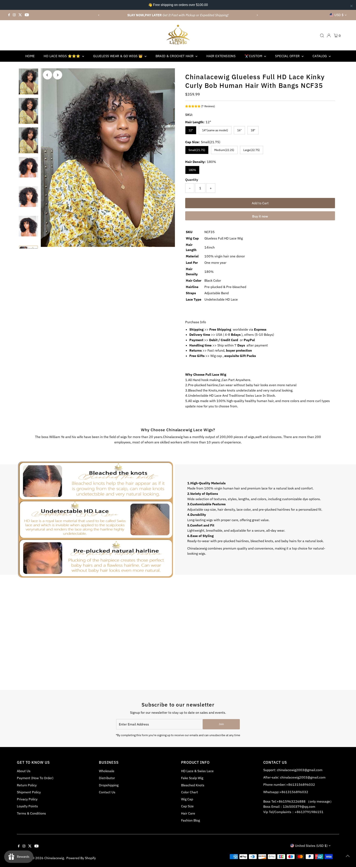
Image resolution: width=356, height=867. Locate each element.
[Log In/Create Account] (329, 35)
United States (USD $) (311, 846)
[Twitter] (20, 15)
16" (239, 130)
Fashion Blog (190, 820)
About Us (23, 771)
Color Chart (189, 792)
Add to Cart (260, 203)
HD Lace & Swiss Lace (197, 771)
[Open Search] (322, 35)
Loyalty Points (27, 806)
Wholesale (106, 771)
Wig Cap (187, 799)
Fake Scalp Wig (192, 778)
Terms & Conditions (31, 813)
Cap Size (187, 806)
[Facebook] (9, 15)
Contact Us (107, 792)
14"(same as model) (215, 130)
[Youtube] (27, 15)
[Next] (257, 15)
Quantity (191, 180)
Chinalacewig (54, 858)
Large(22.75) (251, 150)
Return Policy (27, 785)
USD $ (339, 15)
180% (192, 170)
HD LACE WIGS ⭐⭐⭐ (62, 56)
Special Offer (288, 56)
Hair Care (188, 813)
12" (191, 130)
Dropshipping (108, 785)
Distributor (107, 778)
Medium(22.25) (224, 150)
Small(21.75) (197, 150)
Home (30, 56)
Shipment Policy (29, 792)
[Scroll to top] (348, 856)
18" (253, 130)
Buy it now (260, 216)
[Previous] (98, 15)
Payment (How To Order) (35, 778)
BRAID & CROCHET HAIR (175, 56)
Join (221, 724)
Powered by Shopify (81, 858)
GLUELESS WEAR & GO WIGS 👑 (118, 56)
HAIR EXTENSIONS (220, 56)
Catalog (320, 56)
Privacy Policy (27, 799)
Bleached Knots (192, 785)
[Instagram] (14, 15)
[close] (351, 6)
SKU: (189, 115)
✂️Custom (254, 56)
